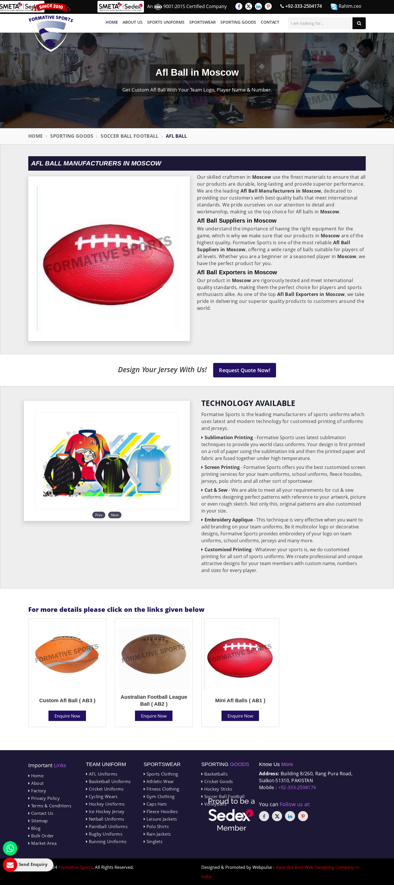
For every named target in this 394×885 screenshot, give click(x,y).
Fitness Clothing (162, 789)
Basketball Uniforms (109, 781)
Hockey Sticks (217, 789)
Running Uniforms (106, 841)
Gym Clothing (160, 796)
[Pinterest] (268, 6)
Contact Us (41, 813)
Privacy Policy (45, 798)
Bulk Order (42, 836)
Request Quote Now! (244, 370)
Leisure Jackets (161, 819)
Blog (35, 828)
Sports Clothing (161, 774)
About (37, 783)
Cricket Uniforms (105, 789)
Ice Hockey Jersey (105, 811)
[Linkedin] (258, 6)
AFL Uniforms (102, 774)
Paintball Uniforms (107, 826)
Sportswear (202, 22)
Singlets (153, 841)
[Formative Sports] (51, 27)
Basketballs (215, 774)
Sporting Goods (238, 22)
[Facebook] (238, 6)
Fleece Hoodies (161, 811)
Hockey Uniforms (106, 804)
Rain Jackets (158, 834)
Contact (270, 22)
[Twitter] (248, 6)
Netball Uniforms (105, 819)
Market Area (43, 843)
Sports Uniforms (166, 22)
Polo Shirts (157, 826)
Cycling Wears (102, 796)
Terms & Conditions (50, 805)
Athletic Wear (159, 781)
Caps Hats (156, 804)
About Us (132, 22)
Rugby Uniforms (104, 834)
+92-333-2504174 (303, 6)
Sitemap (39, 820)
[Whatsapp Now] (10, 848)
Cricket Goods (218, 781)
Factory (38, 790)
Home (112, 22)
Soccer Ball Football (129, 136)
